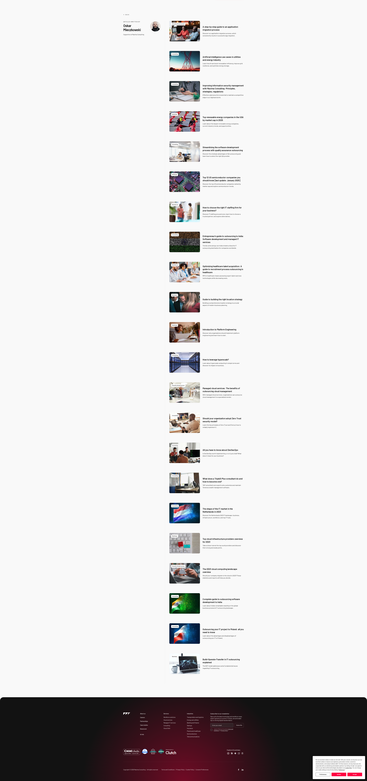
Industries (190, 713)
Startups (189, 725)
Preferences (323, 774)
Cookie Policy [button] (348, 768)
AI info (142, 734)
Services (166, 713)
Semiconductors (192, 734)
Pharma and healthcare (194, 731)
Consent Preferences (202, 769)
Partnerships (144, 721)
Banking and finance (193, 723)
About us (142, 713)
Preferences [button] (342, 770)
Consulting (167, 725)
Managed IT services (170, 723)
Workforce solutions (169, 717)
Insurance (190, 728)
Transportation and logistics (195, 717)
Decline (339, 774)
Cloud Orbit (167, 728)
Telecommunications (193, 736)
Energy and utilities (193, 720)
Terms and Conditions (168, 769)
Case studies (144, 725)
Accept (355, 774)
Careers (142, 717)
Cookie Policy (190, 769)
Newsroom (143, 729)
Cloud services (168, 720)
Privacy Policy (224, 730)
